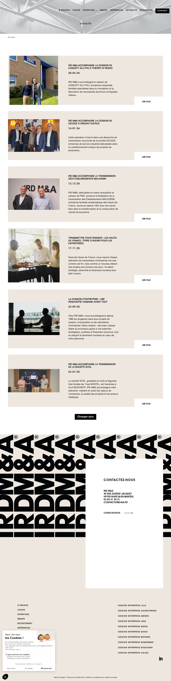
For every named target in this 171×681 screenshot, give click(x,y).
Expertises (89, 10)
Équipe (104, 10)
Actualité (131, 10)
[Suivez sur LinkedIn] (161, 659)
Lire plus (146, 102)
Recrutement (25, 624)
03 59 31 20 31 (112, 500)
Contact (162, 11)
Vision (76, 10)
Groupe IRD (146, 10)
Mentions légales (59, 677)
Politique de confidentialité (75, 677)
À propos (64, 10)
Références (116, 10)
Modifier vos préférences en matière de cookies (101, 677)
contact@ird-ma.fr (116, 503)
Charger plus (85, 417)
